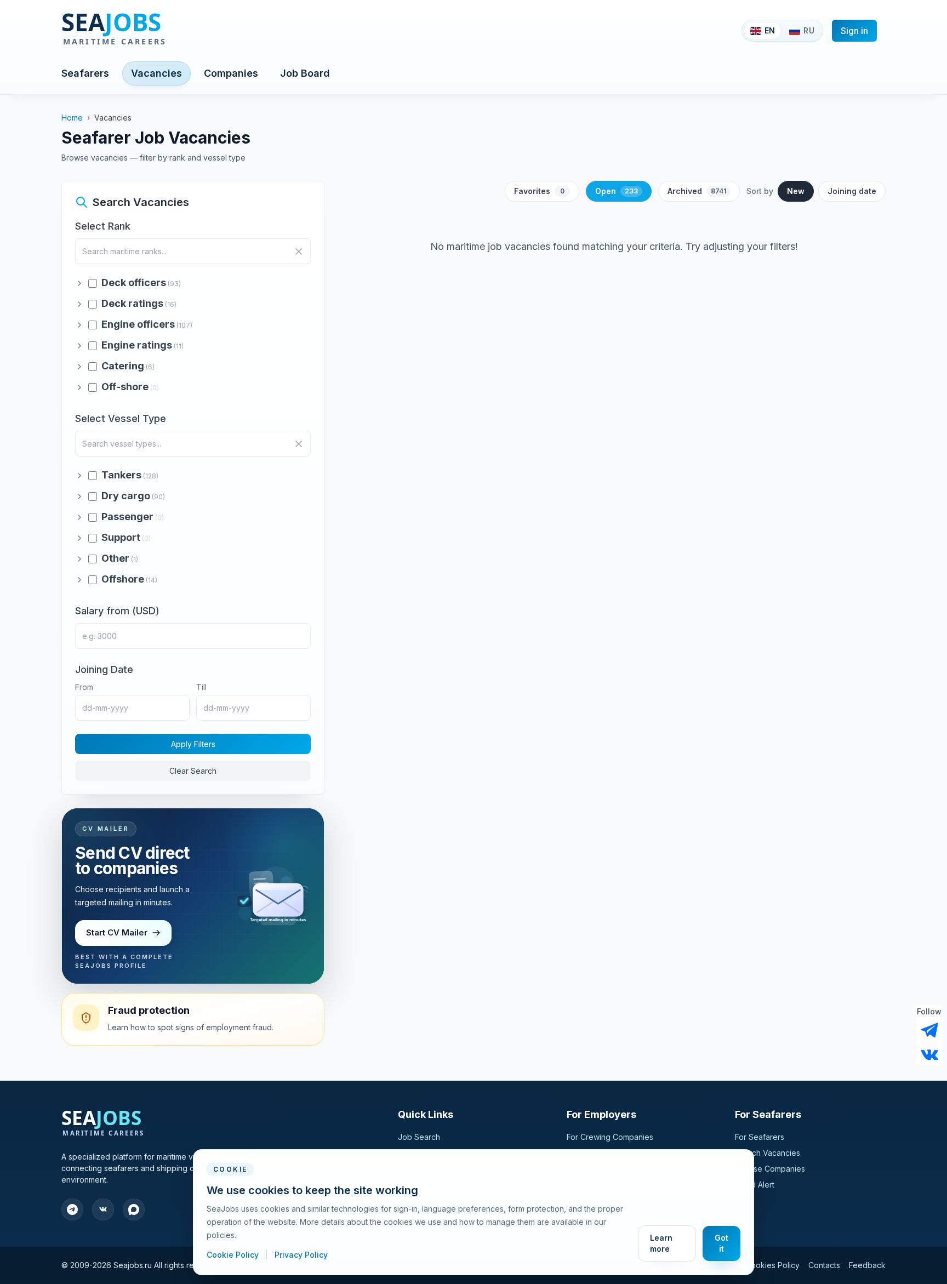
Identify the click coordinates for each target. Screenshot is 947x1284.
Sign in (854, 30)
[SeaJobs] (149, 31)
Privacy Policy (301, 1254)
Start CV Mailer (116, 932)
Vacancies (156, 73)
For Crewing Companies (610, 1137)
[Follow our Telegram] (929, 1030)
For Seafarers (759, 1137)
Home (72, 117)
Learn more (661, 1243)
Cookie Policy (234, 1254)
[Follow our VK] (929, 1054)
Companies (231, 73)
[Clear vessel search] (298, 443)
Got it (721, 1243)
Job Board (305, 73)
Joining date (852, 191)
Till (201, 687)
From (84, 687)
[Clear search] (298, 251)
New (796, 191)
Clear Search (192, 770)
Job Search (419, 1137)
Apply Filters (193, 744)
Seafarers (85, 73)
